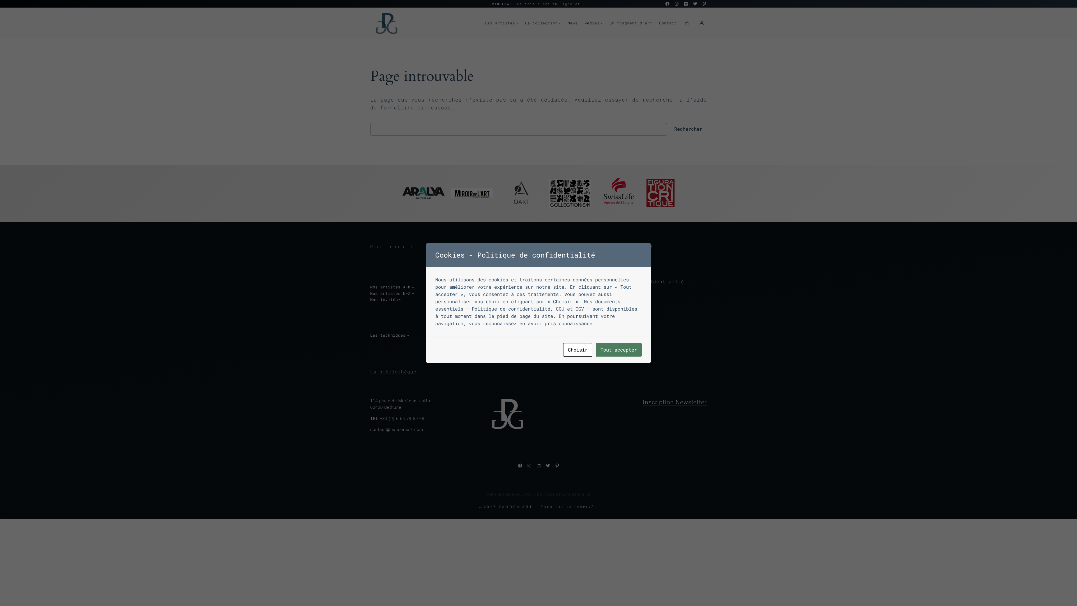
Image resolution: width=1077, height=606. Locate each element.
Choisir (578, 349)
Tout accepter (618, 349)
